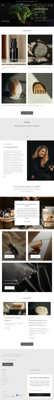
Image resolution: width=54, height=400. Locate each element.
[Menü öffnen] (3, 5)
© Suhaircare (5, 394)
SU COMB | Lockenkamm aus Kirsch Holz (36, 105)
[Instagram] (32, 373)
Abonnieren (39, 394)
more (4, 176)
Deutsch (5, 391)
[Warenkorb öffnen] (51, 5)
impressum (5, 377)
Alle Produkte (27, 113)
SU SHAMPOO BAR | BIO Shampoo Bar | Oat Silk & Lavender (14, 105)
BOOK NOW (27, 221)
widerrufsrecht (5, 382)
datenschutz (5, 379)
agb (3, 375)
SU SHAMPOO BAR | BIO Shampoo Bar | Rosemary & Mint (39, 67)
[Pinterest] (35, 373)
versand (4, 373)
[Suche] (48, 5)
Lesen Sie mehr (27, 344)
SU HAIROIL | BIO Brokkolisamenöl (8, 67)
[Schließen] (50, 375)
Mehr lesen (7, 328)
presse (4, 384)
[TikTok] (38, 373)
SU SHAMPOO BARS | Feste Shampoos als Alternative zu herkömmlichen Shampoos (38, 322)
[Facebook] (29, 373)
